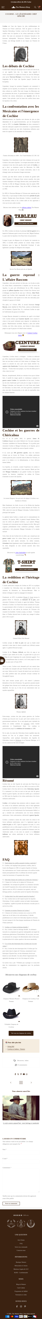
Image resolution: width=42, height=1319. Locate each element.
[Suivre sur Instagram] (21, 1306)
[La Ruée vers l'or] (11, 1083)
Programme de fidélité (21, 1291)
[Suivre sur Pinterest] (25, 1306)
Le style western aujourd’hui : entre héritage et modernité (21, 1123)
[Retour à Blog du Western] (21, 1083)
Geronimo (26, 724)
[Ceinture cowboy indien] (21, 346)
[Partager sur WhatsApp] (27, 1074)
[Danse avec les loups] (31, 1083)
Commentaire (7, 1167)
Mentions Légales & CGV (21, 1269)
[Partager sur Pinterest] (21, 1074)
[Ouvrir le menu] (6, 7)
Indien (26, 1060)
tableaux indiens (26, 207)
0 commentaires (22, 1065)
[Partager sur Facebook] (15, 1074)
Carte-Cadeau (21, 1288)
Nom (5, 1149)
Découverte (20, 1060)
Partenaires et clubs (21, 1295)
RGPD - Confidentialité (21, 1272)
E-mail (5, 1158)
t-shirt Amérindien (20, 552)
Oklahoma (18, 740)
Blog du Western (21, 1284)
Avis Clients (21, 1240)
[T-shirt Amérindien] (21, 565)
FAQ (21, 1243)
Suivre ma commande (21, 1247)
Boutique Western (21, 1262)
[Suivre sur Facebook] (17, 1306)
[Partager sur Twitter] (18, 1074)
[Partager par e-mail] (24, 1074)
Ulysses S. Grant (28, 597)
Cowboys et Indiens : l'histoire (16, 1049)
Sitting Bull (10, 1046)
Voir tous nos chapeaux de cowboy (21, 1033)
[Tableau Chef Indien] (21, 220)
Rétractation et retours (21, 1265)
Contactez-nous (21, 1250)
